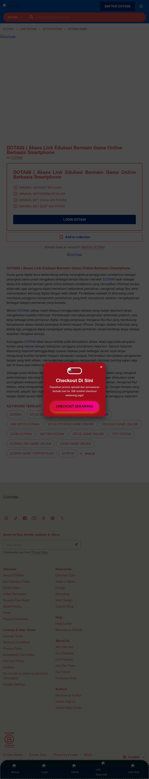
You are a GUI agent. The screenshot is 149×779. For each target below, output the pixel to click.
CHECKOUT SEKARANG (74, 406)
